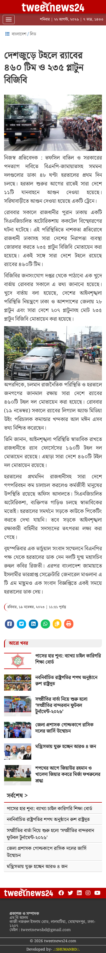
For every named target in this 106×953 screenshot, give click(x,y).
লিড (33, 34)
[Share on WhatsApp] (45, 624)
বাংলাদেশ (19, 34)
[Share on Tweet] (21, 624)
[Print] (68, 623)
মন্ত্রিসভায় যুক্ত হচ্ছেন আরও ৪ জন (65, 746)
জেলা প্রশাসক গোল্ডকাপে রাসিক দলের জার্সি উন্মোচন (64, 728)
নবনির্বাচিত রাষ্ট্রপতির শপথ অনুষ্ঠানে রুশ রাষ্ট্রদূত (66, 681)
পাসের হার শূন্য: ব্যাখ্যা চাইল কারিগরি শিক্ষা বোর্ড (68, 659)
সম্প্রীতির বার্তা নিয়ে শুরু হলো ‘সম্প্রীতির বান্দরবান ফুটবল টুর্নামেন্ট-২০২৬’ (61, 705)
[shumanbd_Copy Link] (57, 623)
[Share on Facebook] (9, 624)
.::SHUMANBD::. (66, 949)
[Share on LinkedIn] (33, 624)
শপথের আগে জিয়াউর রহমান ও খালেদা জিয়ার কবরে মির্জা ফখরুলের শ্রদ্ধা (67, 774)
